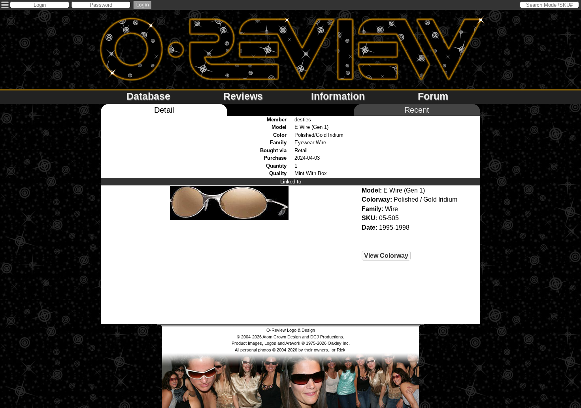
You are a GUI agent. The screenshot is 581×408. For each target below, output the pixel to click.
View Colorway (386, 255)
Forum (433, 96)
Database (148, 96)
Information (338, 96)
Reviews (243, 96)
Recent (416, 110)
